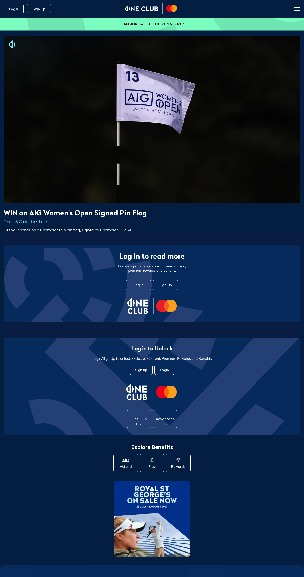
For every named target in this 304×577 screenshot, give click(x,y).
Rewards (178, 466)
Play (152, 466)
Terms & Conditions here (25, 221)
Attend (126, 466)
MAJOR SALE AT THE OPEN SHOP (154, 24)
